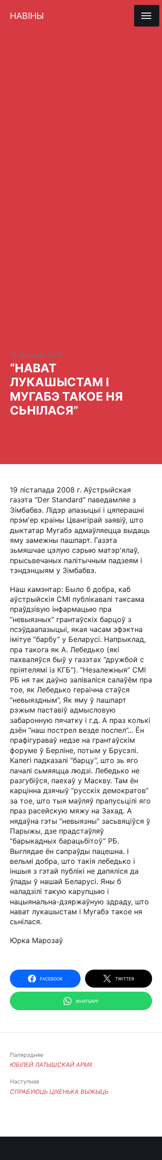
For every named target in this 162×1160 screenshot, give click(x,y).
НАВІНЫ (27, 15)
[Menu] (146, 16)
